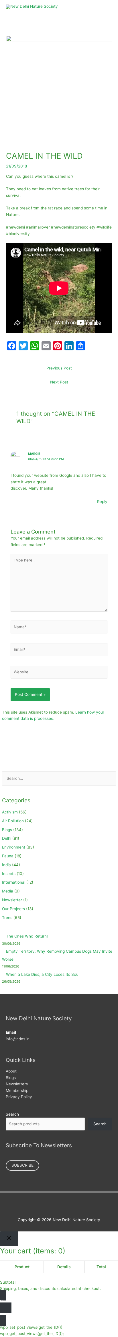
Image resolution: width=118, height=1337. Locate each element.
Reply (102, 501)
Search (12, 1114)
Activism (10, 812)
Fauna (7, 856)
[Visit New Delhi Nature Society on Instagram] (62, 1205)
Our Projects (13, 908)
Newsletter (12, 900)
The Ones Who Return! (27, 936)
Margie (34, 454)
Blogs (7, 829)
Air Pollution (13, 821)
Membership (17, 1090)
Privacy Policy (19, 1096)
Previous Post (59, 368)
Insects (8, 873)
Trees (7, 917)
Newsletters (17, 1084)
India (6, 865)
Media (7, 891)
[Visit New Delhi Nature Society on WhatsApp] (71, 1205)
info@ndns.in (18, 1039)
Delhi (6, 838)
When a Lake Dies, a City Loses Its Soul (42, 974)
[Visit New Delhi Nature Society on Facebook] (44, 1205)
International (13, 882)
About (11, 1071)
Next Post (59, 382)
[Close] (9, 1239)
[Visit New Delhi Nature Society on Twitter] (53, 1205)
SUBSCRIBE (22, 1165)
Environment (13, 847)
